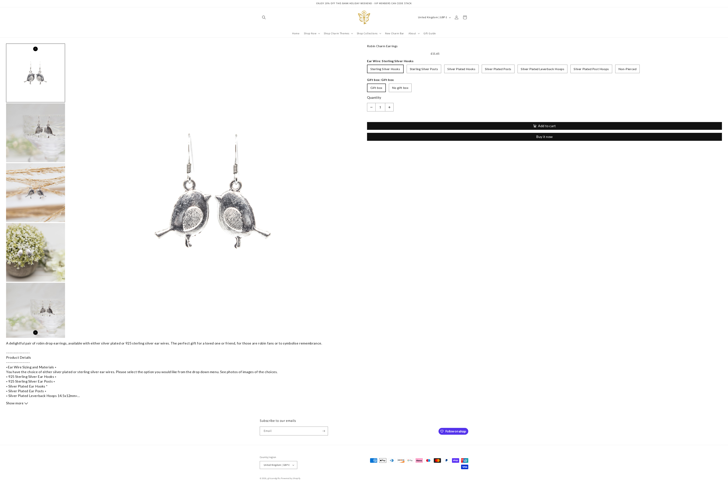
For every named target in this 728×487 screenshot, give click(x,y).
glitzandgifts (274, 478)
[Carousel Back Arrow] (35, 49)
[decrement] (371, 107)
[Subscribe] (323, 431)
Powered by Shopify (290, 478)
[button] (264, 17)
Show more (15, 403)
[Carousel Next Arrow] (35, 332)
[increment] (389, 107)
